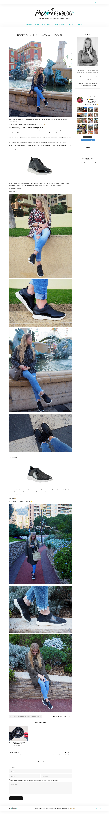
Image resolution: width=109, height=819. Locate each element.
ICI (44, 124)
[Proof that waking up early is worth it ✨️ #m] (96, 126)
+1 (70, 716)
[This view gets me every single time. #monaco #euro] (90, 109)
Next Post (58, 753)
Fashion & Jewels (40, 32)
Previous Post (20, 753)
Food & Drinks (46, 24)
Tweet (60, 716)
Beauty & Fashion (59, 24)
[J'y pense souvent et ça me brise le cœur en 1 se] (79, 109)
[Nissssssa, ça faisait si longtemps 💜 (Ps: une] (84, 131)
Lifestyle (71, 24)
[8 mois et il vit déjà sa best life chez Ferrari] (84, 109)
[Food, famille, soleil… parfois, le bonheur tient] (79, 131)
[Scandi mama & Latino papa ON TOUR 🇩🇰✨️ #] (84, 126)
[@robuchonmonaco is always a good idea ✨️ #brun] (79, 120)
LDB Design (72, 808)
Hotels (37, 24)
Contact (80, 24)
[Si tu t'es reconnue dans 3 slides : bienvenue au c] (96, 109)
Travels (28, 24)
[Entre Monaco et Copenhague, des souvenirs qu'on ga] (90, 120)
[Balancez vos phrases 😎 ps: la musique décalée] (96, 115)
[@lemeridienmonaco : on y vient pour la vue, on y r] (90, 131)
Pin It (66, 716)
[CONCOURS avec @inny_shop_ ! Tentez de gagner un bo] (96, 131)
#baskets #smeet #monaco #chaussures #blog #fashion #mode (25, 716)
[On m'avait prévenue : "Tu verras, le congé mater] (96, 120)
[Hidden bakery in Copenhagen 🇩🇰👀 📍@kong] (79, 126)
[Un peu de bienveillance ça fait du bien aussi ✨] (84, 120)
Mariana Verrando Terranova (87, 68)
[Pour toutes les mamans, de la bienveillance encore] (90, 115)
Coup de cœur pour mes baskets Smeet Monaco (18, 743)
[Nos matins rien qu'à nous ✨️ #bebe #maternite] (79, 115)
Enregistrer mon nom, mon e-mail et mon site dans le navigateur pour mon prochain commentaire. (34, 780)
